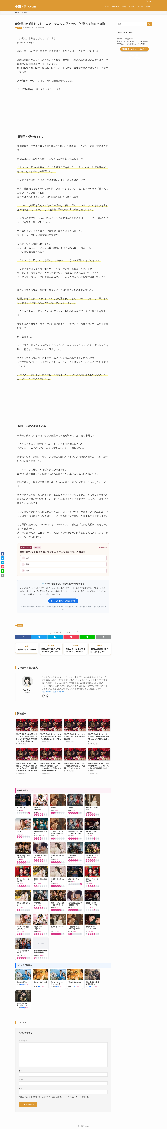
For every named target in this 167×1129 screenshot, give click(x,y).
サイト (21, 1088)
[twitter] (47, 696)
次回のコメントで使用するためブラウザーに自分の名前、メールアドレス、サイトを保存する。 (55, 1097)
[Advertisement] (63, 112)
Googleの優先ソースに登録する (63, 601)
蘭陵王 (20, 27)
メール (21, 1080)
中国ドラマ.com (25, 6)
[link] (43, 696)
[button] (23, 637)
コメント (23, 1041)
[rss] (147, 1)
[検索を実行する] (149, 24)
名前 (20, 1071)
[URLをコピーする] (103, 637)
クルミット (27, 690)
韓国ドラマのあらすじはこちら (134, 49)
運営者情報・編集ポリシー (53, 692)
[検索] (150, 1)
